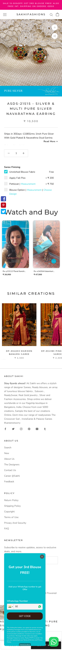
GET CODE (25, 616)
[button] (10, 606)
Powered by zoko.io (25, 644)
